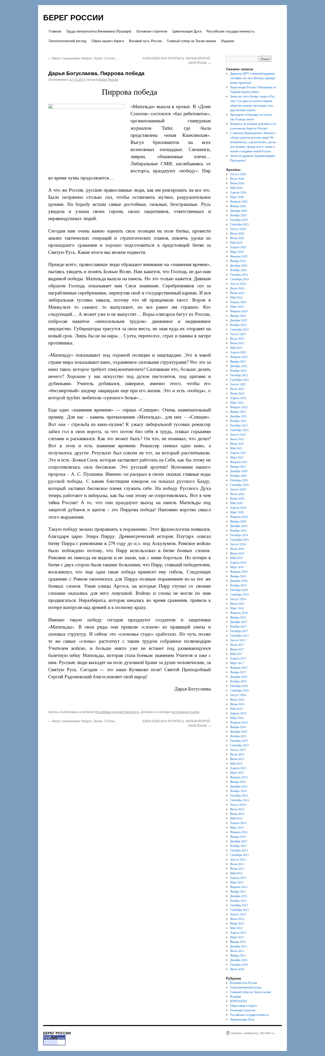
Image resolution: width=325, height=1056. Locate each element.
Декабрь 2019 (238, 526)
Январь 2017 (238, 672)
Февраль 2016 (239, 722)
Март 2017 (237, 663)
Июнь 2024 (237, 293)
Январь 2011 (238, 955)
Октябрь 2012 (239, 905)
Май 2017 (236, 654)
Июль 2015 (237, 754)
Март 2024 (237, 306)
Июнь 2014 (237, 814)
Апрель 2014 (238, 823)
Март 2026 (237, 197)
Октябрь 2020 (239, 480)
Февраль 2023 (239, 357)
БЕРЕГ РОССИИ (73, 17)
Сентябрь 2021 (239, 430)
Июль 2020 (237, 494)
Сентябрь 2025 (239, 224)
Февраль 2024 (239, 311)
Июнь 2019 (237, 553)
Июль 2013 (237, 864)
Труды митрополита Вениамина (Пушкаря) (98, 31)
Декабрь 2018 (238, 581)
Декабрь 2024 (238, 265)
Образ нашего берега (107, 40)
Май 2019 (236, 558)
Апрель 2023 (238, 352)
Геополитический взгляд (67, 40)
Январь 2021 (238, 466)
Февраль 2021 (239, 462)
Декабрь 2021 (238, 416)
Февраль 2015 (239, 777)
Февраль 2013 (239, 887)
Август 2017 (238, 640)
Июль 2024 (237, 288)
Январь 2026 (238, 206)
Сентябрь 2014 (239, 800)
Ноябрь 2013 (238, 846)
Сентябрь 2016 (239, 690)
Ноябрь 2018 (238, 585)
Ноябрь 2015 (238, 736)
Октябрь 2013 (239, 850)
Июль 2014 (237, 809)
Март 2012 (237, 937)
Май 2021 (236, 448)
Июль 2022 (237, 389)
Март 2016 (237, 718)
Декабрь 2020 (238, 471)
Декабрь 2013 (238, 841)
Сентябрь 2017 (239, 635)
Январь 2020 (238, 521)
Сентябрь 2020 (239, 485)
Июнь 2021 (237, 443)
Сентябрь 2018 (239, 594)
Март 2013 (237, 882)
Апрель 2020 (238, 507)
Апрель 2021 (238, 453)
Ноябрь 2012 (238, 900)
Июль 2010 (237, 969)
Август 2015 (238, 750)
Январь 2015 (238, 782)
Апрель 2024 (238, 302)
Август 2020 (238, 489)
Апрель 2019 (238, 562)
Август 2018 (238, 599)
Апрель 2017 (238, 658)
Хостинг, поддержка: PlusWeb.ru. (253, 1033)
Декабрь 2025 (238, 210)
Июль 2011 (237, 951)
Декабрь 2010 (238, 960)
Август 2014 (238, 804)
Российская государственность (230, 31)
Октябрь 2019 (239, 535)
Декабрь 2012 (238, 896)
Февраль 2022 (239, 407)
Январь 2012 (238, 941)
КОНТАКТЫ (238, 1001)
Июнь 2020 (237, 498)
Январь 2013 (238, 891)
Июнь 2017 (237, 649)
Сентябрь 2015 (239, 745)
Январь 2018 (238, 617)
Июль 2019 (237, 549)
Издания (227, 40)
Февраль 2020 (239, 517)
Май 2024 (236, 297)
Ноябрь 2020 (238, 475)
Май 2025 (236, 242)
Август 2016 (238, 695)
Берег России (108, 79)
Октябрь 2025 (239, 220)
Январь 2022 (238, 411)
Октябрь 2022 (239, 375)
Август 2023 (238, 334)
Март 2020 (237, 512)
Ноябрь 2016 (238, 681)
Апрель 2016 (238, 713)
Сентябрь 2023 (239, 329)
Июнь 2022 (237, 393)
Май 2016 (236, 708)
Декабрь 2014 (238, 786)
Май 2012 (236, 928)
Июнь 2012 (237, 923)
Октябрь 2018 (239, 590)
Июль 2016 (237, 699)
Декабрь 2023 (238, 320)
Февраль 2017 (239, 667)
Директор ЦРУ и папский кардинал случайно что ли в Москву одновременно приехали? (253, 78)
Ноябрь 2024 (238, 270)
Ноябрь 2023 (238, 325)
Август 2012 (238, 914)
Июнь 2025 (237, 238)
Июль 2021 (237, 439)
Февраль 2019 (239, 571)
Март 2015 (237, 772)
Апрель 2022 (238, 398)
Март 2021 (237, 457)
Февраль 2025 (239, 256)
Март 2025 (237, 252)
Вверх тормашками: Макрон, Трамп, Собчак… (83, 58)
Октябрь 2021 (239, 425)
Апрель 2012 (238, 932)
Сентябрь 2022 (239, 379)
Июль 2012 (237, 919)
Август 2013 (238, 859)
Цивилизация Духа (186, 31)
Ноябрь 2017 (238, 626)
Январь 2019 (238, 576)
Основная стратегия (151, 31)
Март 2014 (237, 827)
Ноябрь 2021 (238, 421)
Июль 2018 (237, 603)
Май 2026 (236, 188)
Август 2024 (238, 284)
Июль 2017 (237, 644)
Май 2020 (236, 503)
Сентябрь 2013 (239, 855)
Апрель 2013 (238, 878)
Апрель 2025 (238, 247)
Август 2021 (238, 434)
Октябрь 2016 (239, 686)
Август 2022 (238, 384)
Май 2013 (236, 873)
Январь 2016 (238, 727)
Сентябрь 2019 (239, 539)
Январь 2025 (238, 261)
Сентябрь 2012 (239, 910)
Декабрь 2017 (238, 622)
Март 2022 (237, 402)
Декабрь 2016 (238, 676)
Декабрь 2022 (238, 366)
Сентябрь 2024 (239, 279)
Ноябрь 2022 (238, 370)
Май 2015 (236, 763)
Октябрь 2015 (239, 740)
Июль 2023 (237, 338)
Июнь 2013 (237, 868)
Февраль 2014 (239, 832)
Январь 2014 (238, 836)
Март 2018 (237, 608)
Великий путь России (145, 40)
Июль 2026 (237, 178)
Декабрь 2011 (238, 946)
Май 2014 (236, 818)
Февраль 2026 (239, 201)
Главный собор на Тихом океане (191, 40)
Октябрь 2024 (239, 274)
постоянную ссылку (185, 712)
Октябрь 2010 (239, 964)
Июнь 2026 (237, 183)
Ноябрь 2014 (238, 791)
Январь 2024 (238, 316)
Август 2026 (238, 174)
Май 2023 (236, 347)
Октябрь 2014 (239, 795)
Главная (55, 31)
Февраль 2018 (239, 612)
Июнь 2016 (237, 704)
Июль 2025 (237, 233)
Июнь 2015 (237, 759)
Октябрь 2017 (239, 631)
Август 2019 (238, 544)
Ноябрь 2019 (238, 530)
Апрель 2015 (238, 768)
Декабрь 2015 (238, 731)
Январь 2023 (238, 361)
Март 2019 (237, 567)
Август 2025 (238, 229)
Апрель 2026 (238, 192)
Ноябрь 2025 (238, 215)
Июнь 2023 (237, 343)
